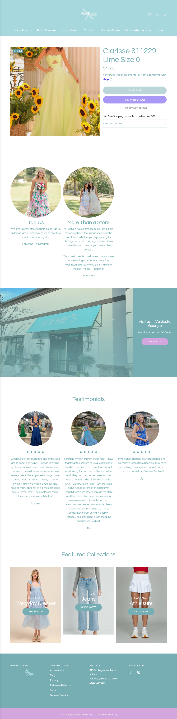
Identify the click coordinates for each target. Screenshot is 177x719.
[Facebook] (130, 672)
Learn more (88, 275)
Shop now (155, 341)
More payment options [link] (135, 108)
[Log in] (157, 14)
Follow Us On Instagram (35, 244)
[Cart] (165, 14)
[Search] (149, 14)
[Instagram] (139, 672)
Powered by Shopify (108, 714)
